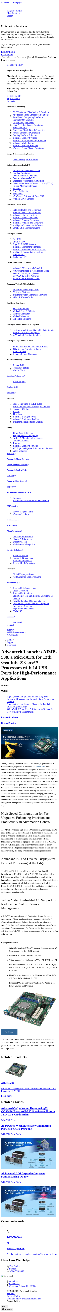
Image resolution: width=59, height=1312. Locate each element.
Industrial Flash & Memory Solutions (29, 140)
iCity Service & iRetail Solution (27, 349)
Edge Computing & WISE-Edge (27, 404)
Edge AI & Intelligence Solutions (28, 125)
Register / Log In (14, 65)
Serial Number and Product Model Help (31, 500)
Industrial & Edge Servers (24, 416)
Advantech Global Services (18, 459)
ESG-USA (17, 611)
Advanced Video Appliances (26, 289)
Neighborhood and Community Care (29, 601)
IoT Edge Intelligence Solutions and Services (33, 448)
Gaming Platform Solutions (25, 135)
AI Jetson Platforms (21, 292)
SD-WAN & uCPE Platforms (26, 276)
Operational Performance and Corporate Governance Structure (31, 604)
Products (11, 101)
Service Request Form (23, 511)
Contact (10, 625)
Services (10, 453)
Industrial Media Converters (25, 217)
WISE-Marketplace (15, 632)
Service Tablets (19, 365)
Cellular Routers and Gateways (27, 210)
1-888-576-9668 (16, 1271)
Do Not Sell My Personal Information (24, 1298)
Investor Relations (14, 550)
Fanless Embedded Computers (26, 132)
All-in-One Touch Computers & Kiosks (30, 346)
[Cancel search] (13, 60)
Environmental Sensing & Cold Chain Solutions (34, 330)
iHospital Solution (21, 308)
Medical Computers (21, 313)
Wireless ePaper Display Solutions (28, 148)
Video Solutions (20, 451)
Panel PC (17, 188)
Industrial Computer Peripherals (27, 247)
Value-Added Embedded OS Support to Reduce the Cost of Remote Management (30, 710)
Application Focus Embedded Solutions (31, 115)
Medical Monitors (21, 316)
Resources (17, 498)
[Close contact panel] (2, 1227)
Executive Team (20, 542)
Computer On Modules (23, 120)
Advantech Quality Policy (17, 470)
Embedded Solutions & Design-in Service (31, 406)
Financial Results (20, 555)
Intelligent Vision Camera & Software (30, 295)
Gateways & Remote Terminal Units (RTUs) (33, 183)
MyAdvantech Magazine (24, 544)
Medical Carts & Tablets (24, 311)
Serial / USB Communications (26, 228)
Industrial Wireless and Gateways (28, 222)
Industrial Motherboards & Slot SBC (29, 249)
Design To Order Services (17, 465)
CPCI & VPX (19, 241)
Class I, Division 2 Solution (25, 175)
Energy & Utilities (21, 409)
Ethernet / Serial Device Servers (27, 212)
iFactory (16, 411)
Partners (10, 475)
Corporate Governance (23, 558)
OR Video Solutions (22, 319)
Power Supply (19, 381)
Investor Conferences (22, 560)
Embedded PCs (20, 127)
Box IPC (17, 239)
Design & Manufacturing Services (28, 438)
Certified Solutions (21, 173)
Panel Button (7, 54)
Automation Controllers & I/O (26, 170)
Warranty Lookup (21, 514)
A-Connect (12, 635)
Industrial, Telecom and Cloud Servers (30, 268)
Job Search (17, 622)
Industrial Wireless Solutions (25, 145)
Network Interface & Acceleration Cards (31, 271)
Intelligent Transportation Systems (28, 252)
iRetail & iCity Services (23, 433)
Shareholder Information (24, 563)
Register (10, 10)
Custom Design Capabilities (25, 159)
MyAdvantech (13, 13)
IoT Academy (12, 520)
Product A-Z (12, 387)
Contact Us (14, 1283)
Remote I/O (18, 193)
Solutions (11, 393)
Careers (10, 617)
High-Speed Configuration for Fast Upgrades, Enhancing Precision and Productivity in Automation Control (30, 699)
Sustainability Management (25, 588)
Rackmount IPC (20, 257)
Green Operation (20, 590)
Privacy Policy (13, 1296)
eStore (10, 630)
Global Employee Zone (23, 574)
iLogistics (17, 443)
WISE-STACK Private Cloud (26, 278)
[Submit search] (11, 60)
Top (5, 1306)
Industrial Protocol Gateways (26, 220)
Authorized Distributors (16, 481)
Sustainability (12, 582)
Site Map (11, 1293)
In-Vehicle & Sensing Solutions (27, 335)
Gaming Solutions (21, 440)
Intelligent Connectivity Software (28, 225)
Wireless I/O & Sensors (23, 199)
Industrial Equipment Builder (26, 419)
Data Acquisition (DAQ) (24, 178)
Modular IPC (18, 254)
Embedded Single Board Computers (29, 130)
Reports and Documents (23, 608)
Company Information (23, 536)
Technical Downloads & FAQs (19, 492)
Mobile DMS (19, 370)
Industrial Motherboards (23, 143)
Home (9, 640)
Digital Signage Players (23, 122)
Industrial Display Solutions (25, 446)
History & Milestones (22, 539)
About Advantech (14, 531)
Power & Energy (20, 191)
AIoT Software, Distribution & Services (31, 112)
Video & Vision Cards (23, 297)
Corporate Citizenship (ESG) (22, 1286)
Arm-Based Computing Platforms (28, 117)
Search (10, 16)
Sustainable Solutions (22, 593)
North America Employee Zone (27, 577)
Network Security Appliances (26, 273)
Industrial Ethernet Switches (25, 215)
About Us (11, 525)
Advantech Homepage (11, 2)
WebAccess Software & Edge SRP (28, 196)
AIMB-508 (40, 767)
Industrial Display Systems (25, 138)
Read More (9, 1032)
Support (10, 486)
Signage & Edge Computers (25, 354)
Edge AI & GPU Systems (24, 244)
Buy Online (14, 1266)
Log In (19, 10)
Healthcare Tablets (21, 368)
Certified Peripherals (15, 376)
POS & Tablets (19, 351)
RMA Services (13, 506)
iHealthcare (18, 414)
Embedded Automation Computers (28, 181)
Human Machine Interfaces (25, 186)
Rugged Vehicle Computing (25, 435)
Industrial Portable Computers (26, 332)
